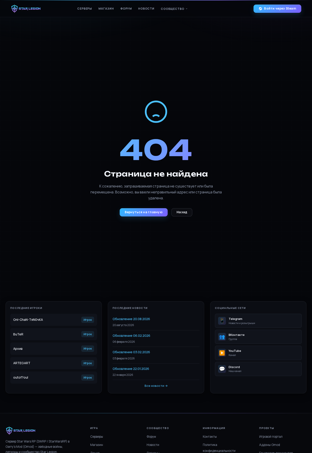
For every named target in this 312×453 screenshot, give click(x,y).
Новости (146, 9)
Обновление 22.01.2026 (131, 368)
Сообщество (172, 9)
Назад (182, 212)
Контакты (210, 437)
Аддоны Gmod (269, 445)
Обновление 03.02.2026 (131, 352)
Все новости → (156, 386)
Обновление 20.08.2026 (131, 319)
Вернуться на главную (144, 212)
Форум (126, 9)
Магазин (106, 9)
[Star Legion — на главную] (26, 8)
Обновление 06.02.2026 (131, 335)
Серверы (84, 9)
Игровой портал (271, 437)
